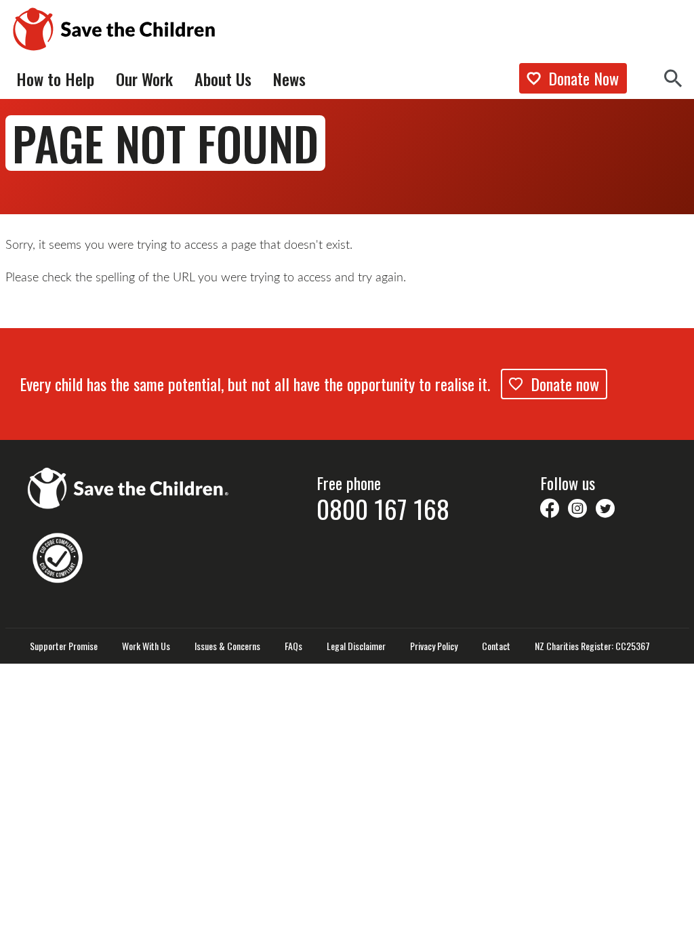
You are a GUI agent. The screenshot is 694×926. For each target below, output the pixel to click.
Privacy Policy (433, 646)
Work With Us (146, 646)
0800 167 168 (383, 508)
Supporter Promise (64, 646)
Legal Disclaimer (356, 646)
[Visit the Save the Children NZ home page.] (128, 486)
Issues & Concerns (227, 646)
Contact (496, 646)
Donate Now (583, 78)
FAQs (293, 646)
